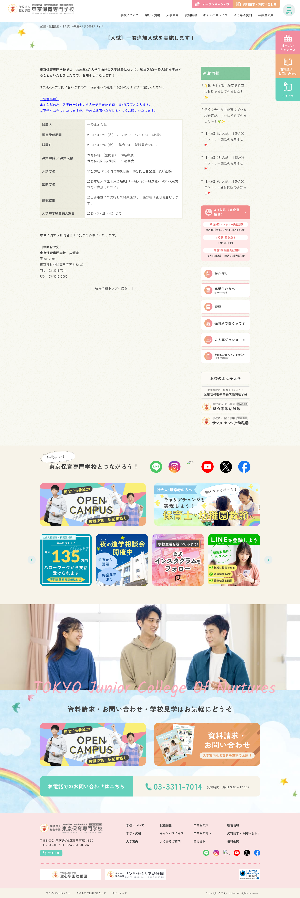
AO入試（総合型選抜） (227, 212)
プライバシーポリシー (58, 893)
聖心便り (199, 841)
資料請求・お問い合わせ (288, 71)
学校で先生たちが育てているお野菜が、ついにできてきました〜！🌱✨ (225, 115)
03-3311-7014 (57, 270)
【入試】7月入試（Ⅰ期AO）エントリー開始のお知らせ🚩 (225, 163)
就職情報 (191, 15)
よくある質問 (243, 15)
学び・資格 (152, 15)
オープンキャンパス (288, 47)
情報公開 (233, 841)
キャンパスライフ (215, 15)
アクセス (288, 96)
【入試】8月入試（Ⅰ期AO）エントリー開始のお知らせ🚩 (225, 139)
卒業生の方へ (202, 833)
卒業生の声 (265, 15)
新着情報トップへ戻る (111, 288)
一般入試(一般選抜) (145, 181)
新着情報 (54, 26)
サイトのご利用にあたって (91, 893)
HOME (43, 26)
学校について (129, 15)
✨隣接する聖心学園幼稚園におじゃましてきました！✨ (224, 91)
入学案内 (172, 15)
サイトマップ (119, 893)
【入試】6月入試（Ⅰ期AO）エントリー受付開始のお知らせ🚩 (225, 187)
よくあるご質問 (170, 841)
